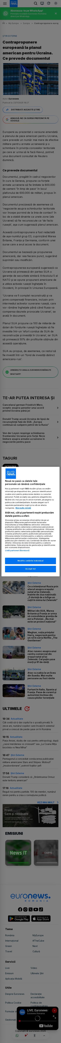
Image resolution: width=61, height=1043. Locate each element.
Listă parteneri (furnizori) (17, 550)
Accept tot (30, 569)
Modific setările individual (30, 561)
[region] (30, 521)
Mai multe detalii (23, 508)
